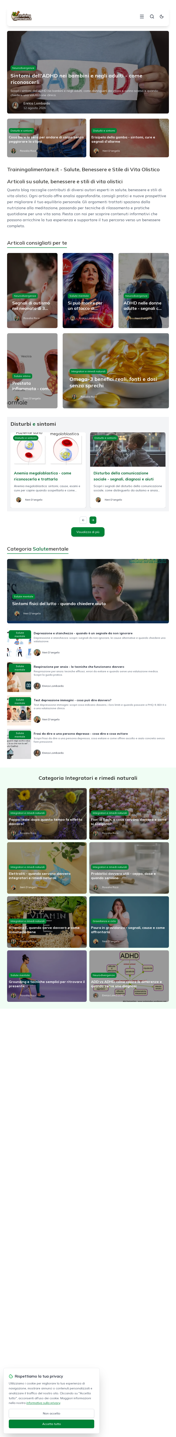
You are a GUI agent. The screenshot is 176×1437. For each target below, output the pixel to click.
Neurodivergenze (23, 68)
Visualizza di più (87, 532)
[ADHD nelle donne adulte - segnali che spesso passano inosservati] (143, 290)
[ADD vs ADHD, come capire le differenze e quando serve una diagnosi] (129, 976)
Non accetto (51, 1413)
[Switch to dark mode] (161, 16)
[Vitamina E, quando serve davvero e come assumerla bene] (47, 922)
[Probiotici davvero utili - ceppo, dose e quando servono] (129, 868)
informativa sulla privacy (43, 1403)
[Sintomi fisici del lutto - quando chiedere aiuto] (88, 591)
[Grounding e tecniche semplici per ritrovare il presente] (47, 976)
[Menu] (142, 16)
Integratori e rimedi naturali (88, 371)
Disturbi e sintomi (21, 130)
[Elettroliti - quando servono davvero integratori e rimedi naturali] (47, 868)
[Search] (152, 16)
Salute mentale (79, 295)
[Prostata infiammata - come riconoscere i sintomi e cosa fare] (32, 370)
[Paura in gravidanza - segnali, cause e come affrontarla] (129, 922)
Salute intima (22, 376)
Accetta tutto (51, 1424)
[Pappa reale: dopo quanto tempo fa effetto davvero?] (47, 814)
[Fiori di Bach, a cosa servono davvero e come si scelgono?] (129, 814)
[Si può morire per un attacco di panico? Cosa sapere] (88, 290)
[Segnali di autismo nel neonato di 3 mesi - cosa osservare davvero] (32, 290)
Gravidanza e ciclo (104, 921)
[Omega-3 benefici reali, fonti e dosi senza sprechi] (116, 370)
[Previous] (83, 520)
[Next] (93, 520)
